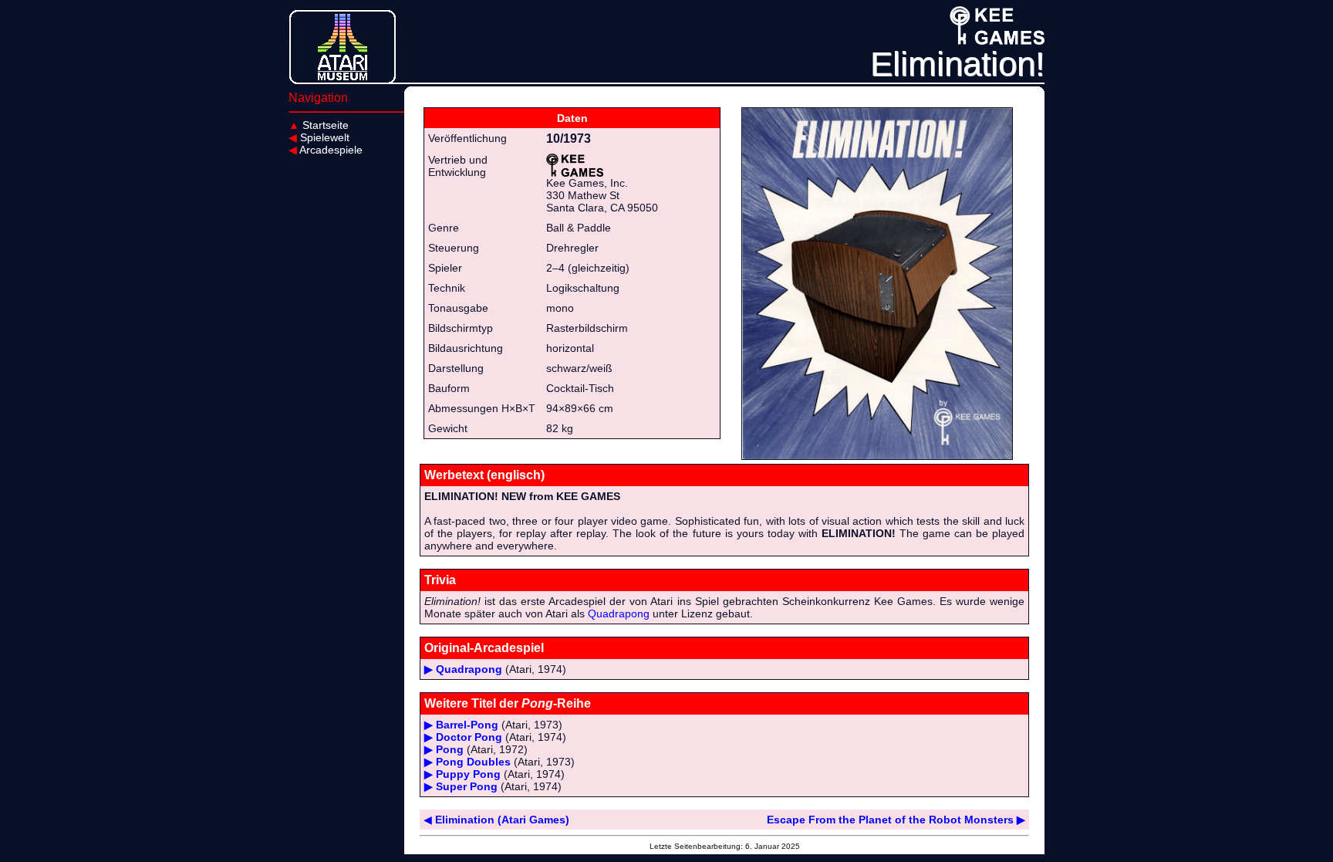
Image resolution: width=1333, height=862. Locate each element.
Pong (450, 749)
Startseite (319, 125)
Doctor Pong (469, 737)
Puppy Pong (468, 774)
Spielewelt (319, 137)
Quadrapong (619, 613)
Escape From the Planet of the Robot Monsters (896, 819)
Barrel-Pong (467, 724)
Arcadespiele (326, 150)
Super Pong (467, 786)
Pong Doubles (473, 762)
